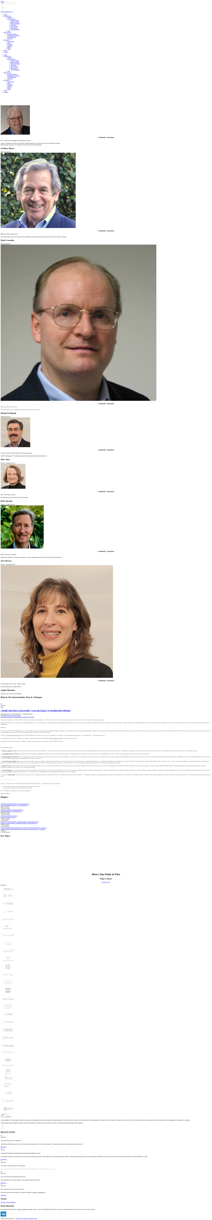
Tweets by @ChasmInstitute (8, 1202)
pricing (15, 717)
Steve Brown (14, 68)
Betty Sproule (14, 66)
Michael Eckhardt (15, 63)
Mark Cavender (15, 62)
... (63, 1169)
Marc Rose (13, 65)
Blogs (5, 90)
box (2, 717)
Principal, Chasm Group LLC (8, 817)
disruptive (5, 717)
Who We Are (7, 56)
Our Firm (9, 57)
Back (2, 707)
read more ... (4, 1147)
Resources (6, 80)
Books (9, 87)
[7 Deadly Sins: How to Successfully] (11, 715)
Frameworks (10, 81)
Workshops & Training (13, 75)
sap (18, 717)
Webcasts (9, 86)
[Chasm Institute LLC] (7, 11)
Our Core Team (11, 59)
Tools (8, 83)
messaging (10, 717)
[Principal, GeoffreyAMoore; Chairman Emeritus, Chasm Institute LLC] (20, 822)
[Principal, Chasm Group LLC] (9, 816)
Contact (6, 92)
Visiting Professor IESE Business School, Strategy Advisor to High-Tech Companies (23, 829)
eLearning (10, 78)
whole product (30, 717)
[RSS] (210, 700)
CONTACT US (106, 882)
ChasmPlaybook (11, 77)
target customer (23, 717)
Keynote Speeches (12, 74)
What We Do (7, 72)
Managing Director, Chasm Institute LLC (11, 811)
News (8, 71)
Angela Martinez (15, 69)
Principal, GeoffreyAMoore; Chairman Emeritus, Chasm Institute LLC (19, 823)
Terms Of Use (19, 1218)
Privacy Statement (28, 1218)
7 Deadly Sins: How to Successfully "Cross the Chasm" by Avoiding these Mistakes (36, 710)
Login (2, 1)
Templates (10, 84)
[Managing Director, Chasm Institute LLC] (12, 810)
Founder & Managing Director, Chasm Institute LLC (14, 805)
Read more (60, 1169)
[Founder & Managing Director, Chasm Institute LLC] (15, 804)
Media (9, 89)
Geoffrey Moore (15, 60)
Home (5, 54)
